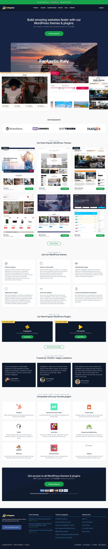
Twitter (95, 544)
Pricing (60, 7)
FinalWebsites (85, 382)
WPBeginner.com (15, 380)
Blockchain (42, 235)
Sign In (101, 8)
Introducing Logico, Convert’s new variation (41, 530)
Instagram (103, 544)
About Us (84, 519)
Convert (5, 188)
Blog (66, 7)
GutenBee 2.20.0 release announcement (40, 519)
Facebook (87, 544)
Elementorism (51, 7)
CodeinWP (49, 380)
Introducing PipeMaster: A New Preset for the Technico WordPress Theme (40, 524)
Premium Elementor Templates (63, 537)
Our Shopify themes (87, 528)
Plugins (43, 7)
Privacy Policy (86, 525)
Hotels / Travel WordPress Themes (64, 525)
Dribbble (78, 544)
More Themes (54, 243)
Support (72, 7)
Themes (35, 7)
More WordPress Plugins (54, 347)
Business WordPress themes (63, 522)
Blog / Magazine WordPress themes (65, 528)
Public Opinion (79, 188)
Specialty (77, 235)
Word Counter (86, 531)
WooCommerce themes (61, 531)
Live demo (29, 188)
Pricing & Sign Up (54, 484)
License (27, 544)
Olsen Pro (42, 188)
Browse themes (54, 33)
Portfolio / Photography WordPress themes (67, 534)
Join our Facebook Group (12, 527)
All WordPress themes (61, 519)
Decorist (6, 235)
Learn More (27, 337)
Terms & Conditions (87, 522)
